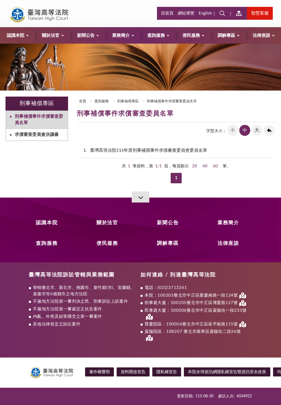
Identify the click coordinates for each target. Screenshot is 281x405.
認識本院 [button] (15, 35)
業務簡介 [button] (121, 35)
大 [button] (256, 130)
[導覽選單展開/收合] (140, 197)
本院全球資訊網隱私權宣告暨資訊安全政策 (227, 372)
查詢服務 (101, 101)
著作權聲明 (99, 372)
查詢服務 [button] (156, 35)
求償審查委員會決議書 (37, 134)
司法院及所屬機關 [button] (239, 13)
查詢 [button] (222, 13)
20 (194, 166)
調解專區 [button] (226, 35)
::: (3, 4)
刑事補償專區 (128, 101)
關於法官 (107, 222)
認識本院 (47, 222)
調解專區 (168, 243)
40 (205, 166)
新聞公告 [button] (86, 35)
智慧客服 (260, 13)
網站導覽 (186, 13)
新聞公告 (168, 222)
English (205, 13)
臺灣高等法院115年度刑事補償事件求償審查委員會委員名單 (145, 150)
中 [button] (245, 130)
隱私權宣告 (166, 372)
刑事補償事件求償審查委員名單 (39, 119)
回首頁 (167, 13)
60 (215, 166)
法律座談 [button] (261, 35)
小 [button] (233, 130)
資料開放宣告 (133, 372)
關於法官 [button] (51, 35)
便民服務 (107, 243)
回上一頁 (269, 130)
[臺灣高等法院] (45, 14)
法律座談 (228, 243)
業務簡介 (228, 222)
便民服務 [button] (191, 35)
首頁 (82, 101)
